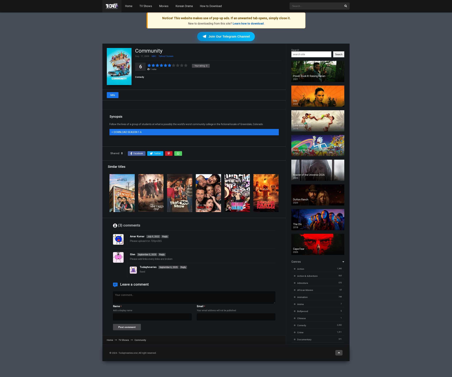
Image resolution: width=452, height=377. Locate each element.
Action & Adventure (307, 276)
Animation (302, 297)
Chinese (301, 318)
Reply (165, 236)
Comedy (139, 77)
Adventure (302, 283)
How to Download (211, 6)
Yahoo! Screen (166, 56)
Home (128, 6)
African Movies (305, 290)
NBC (154, 56)
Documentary (304, 339)
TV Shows (145, 6)
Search (295, 50)
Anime (300, 304)
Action (300, 269)
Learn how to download (248, 23)
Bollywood (302, 311)
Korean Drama (184, 6)
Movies (163, 6)
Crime (300, 332)
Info (112, 95)
